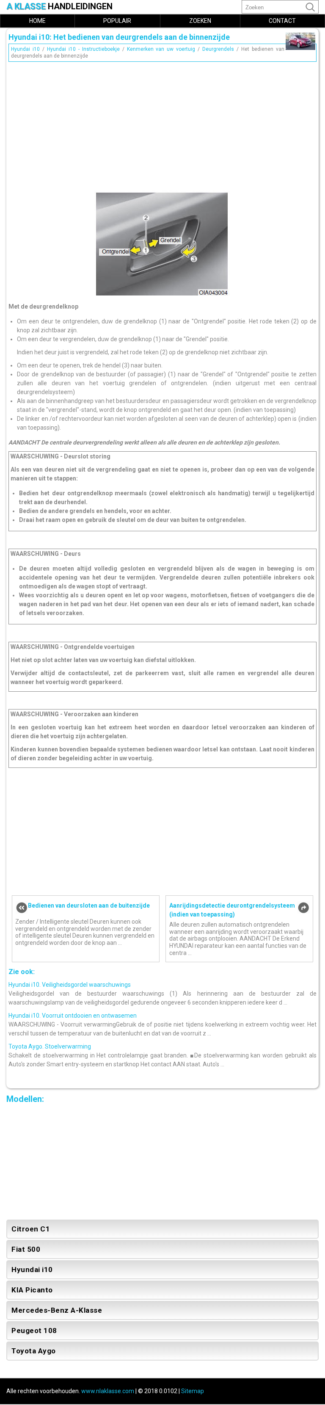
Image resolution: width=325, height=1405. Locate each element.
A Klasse (59, 6)
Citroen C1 (30, 1229)
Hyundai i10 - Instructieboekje (83, 49)
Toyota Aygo (33, 1351)
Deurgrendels (218, 49)
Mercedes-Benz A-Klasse (56, 1310)
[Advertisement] (162, 124)
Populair (117, 20)
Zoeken (200, 20)
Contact (282, 20)
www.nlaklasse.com (107, 1391)
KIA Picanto (32, 1290)
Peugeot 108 (34, 1330)
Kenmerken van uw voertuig (161, 49)
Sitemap (192, 1391)
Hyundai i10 (25, 49)
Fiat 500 (25, 1249)
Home (37, 20)
